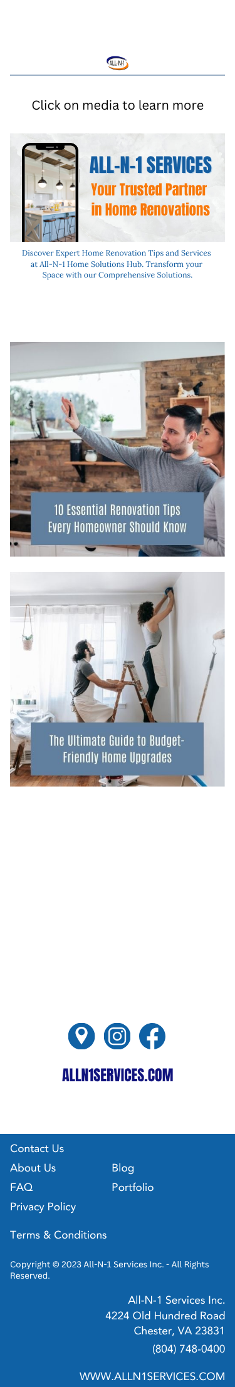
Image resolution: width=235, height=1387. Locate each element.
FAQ (21, 1188)
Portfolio (133, 1188)
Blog (123, 1169)
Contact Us (37, 1150)
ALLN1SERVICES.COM (118, 1075)
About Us (33, 1169)
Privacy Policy (43, 1208)
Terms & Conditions (58, 1236)
